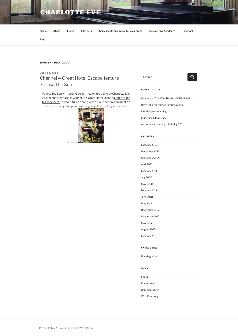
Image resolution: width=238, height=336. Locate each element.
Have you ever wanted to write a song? (162, 104)
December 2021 (150, 151)
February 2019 (149, 190)
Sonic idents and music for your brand (120, 30)
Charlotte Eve (70, 12)
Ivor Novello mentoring (154, 111)
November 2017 (150, 216)
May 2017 (146, 222)
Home (43, 30)
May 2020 (147, 183)
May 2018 (146, 203)
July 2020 (146, 177)
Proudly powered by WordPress (75, 327)
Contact (188, 30)
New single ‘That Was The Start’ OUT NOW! (165, 98)
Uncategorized (149, 256)
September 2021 (150, 157)
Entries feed (148, 283)
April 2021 (146, 164)
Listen (70, 30)
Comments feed (150, 289)
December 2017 (150, 209)
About (56, 30)
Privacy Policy (47, 327)
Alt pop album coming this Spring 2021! (162, 124)
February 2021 (149, 170)
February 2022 (149, 144)
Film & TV (87, 30)
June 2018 (147, 196)
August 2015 (148, 229)
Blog (42, 39)
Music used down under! (154, 117)
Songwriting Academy (162, 30)
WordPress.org (149, 296)
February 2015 (149, 235)
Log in (144, 276)
